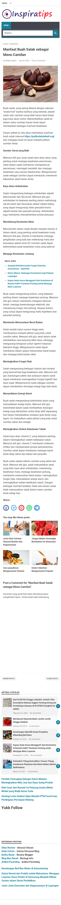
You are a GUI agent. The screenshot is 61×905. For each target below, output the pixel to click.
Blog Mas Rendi (9, 858)
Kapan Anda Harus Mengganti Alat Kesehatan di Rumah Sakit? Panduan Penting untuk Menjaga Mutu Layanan (30, 283)
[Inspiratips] (27, 14)
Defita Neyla (8, 854)
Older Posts (52, 679)
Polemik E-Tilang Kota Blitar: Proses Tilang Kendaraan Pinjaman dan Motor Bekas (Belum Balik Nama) (34, 764)
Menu (6, 25)
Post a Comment (38, 61)
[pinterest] (21, 508)
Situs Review (8, 847)
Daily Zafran (8, 851)
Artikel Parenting (10, 862)
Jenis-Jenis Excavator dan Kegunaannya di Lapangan (30, 885)
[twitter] (14, 508)
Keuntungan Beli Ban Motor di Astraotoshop (24, 868)
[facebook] (6, 508)
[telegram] (37, 508)
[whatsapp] (29, 508)
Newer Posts (9, 679)
